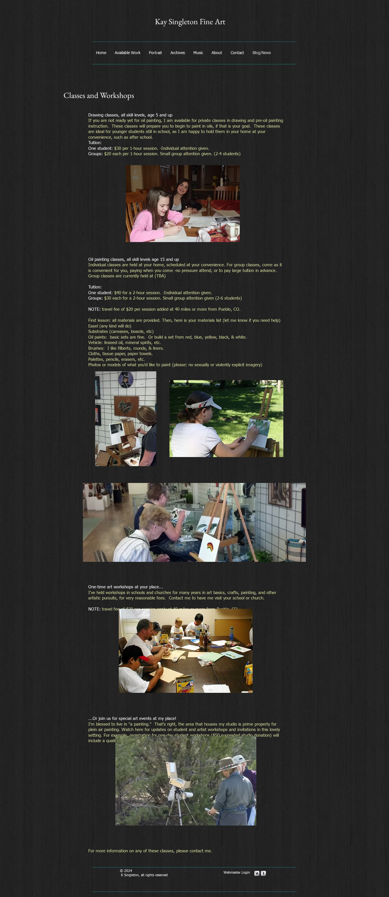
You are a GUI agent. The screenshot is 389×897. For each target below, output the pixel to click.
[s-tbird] (256, 873)
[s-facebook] (263, 873)
